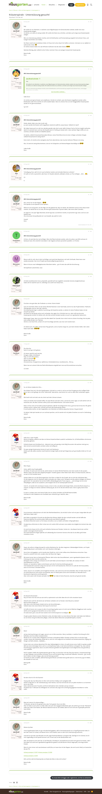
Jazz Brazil (12, 17)
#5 (90, 194)
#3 (90, 115)
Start (89, 791)
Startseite (36, 5)
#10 (90, 344)
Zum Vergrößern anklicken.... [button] (58, 92)
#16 (90, 591)
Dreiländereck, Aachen (18, 87)
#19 (90, 698)
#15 (90, 543)
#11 (90, 382)
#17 (90, 626)
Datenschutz (79, 791)
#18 (90, 673)
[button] (47, 4)
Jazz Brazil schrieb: (32, 79)
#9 (90, 299)
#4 (90, 164)
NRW (20, 449)
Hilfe (85, 791)
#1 (90, 21)
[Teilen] (89, 22)
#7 (90, 255)
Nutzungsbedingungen (68, 791)
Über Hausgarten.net (55, 791)
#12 (90, 433)
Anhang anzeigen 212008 (45, 752)
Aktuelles (52, 5)
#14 (90, 508)
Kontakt (46, 791)
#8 (90, 276)
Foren (43, 5)
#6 (90, 231)
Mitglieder (61, 5)
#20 (90, 722)
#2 (90, 69)
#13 (90, 461)
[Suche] (91, 4)
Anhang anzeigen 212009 (31, 755)
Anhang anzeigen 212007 (31, 752)
